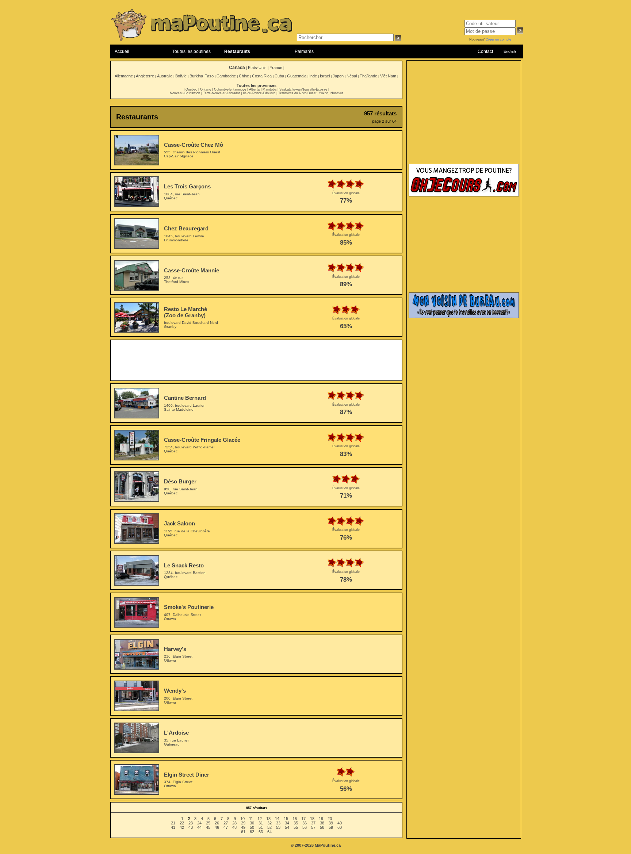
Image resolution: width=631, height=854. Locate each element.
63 (261, 832)
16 (294, 818)
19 (321, 818)
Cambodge (226, 76)
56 (304, 827)
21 (173, 823)
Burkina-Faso (202, 76)
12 (259, 818)
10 (242, 818)
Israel (325, 76)
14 (277, 818)
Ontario (205, 89)
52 (269, 827)
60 (339, 827)
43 (190, 827)
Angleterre (145, 76)
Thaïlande (368, 76)
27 (225, 823)
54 (287, 827)
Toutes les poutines (191, 51)
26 (217, 823)
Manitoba (269, 89)
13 (268, 818)
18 (312, 818)
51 (261, 827)
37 (313, 823)
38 (322, 823)
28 (234, 823)
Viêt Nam (388, 76)
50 (252, 827)
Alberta (254, 89)
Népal (352, 76)
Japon (338, 76)
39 (331, 823)
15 (286, 818)
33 (278, 823)
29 (243, 823)
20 (330, 818)
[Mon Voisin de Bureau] (464, 316)
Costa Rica (262, 76)
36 (304, 823)
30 (252, 823)
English (510, 51)
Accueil (122, 51)
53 (278, 827)
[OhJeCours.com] (464, 195)
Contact (485, 51)
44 (199, 827)
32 (269, 823)
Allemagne (124, 76)
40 (339, 823)
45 (208, 827)
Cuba (279, 76)
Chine (244, 76)
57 (313, 827)
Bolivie (181, 76)
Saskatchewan (290, 89)
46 (217, 827)
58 (322, 827)
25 (208, 823)
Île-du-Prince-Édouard (259, 93)
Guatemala (296, 76)
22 (182, 823)
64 (269, 832)
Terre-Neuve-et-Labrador (221, 93)
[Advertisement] (256, 360)
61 (243, 832)
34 (287, 823)
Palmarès (304, 51)
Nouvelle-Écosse (314, 89)
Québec (191, 89)
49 (243, 827)
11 (251, 818)
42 (182, 827)
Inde (313, 76)
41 (173, 827)
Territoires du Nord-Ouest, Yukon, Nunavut (310, 93)
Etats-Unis (257, 67)
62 (252, 832)
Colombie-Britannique (230, 89)
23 (190, 823)
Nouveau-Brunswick (185, 93)
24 (199, 823)
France (275, 67)
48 (234, 827)
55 (296, 827)
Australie (164, 76)
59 (331, 827)
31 (261, 823)
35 (296, 823)
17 (303, 818)
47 (225, 827)
